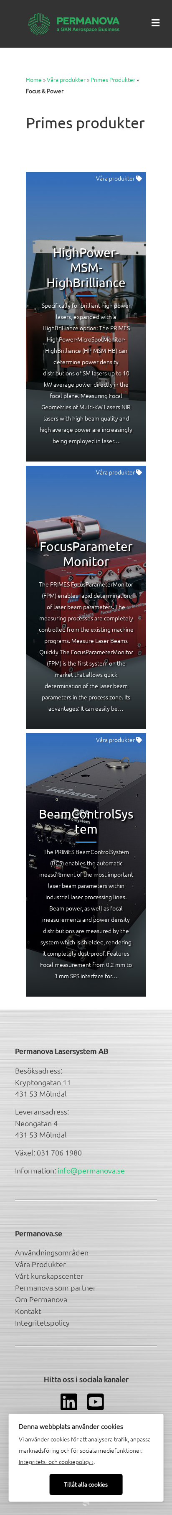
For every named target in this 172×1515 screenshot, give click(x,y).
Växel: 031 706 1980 (48, 1152)
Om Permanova (41, 1299)
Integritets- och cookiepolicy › (56, 1461)
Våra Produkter (40, 1264)
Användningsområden (52, 1252)
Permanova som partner (55, 1287)
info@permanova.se (91, 1170)
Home (34, 79)
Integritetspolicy (42, 1322)
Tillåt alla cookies (86, 1484)
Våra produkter (66, 79)
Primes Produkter (113, 79)
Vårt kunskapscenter (49, 1275)
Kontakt (28, 1311)
